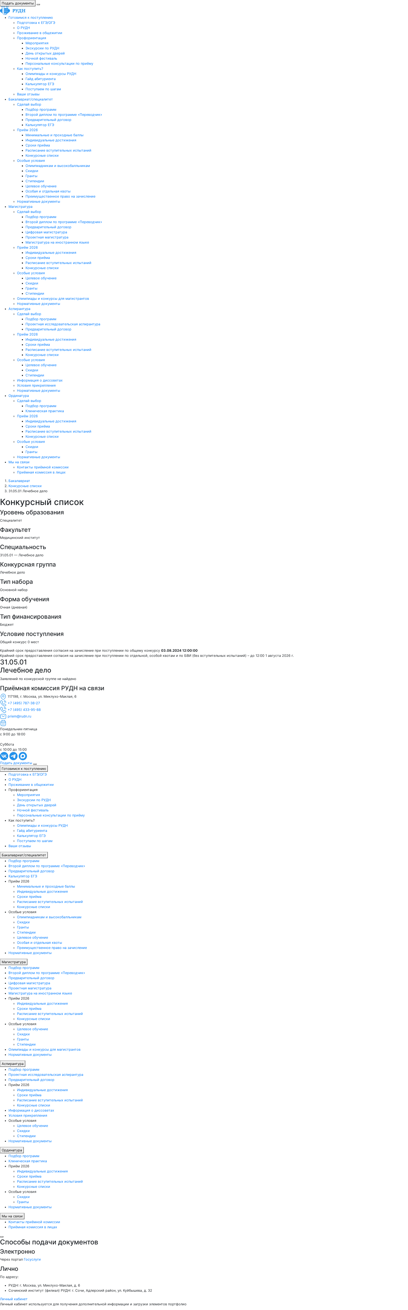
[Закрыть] (1, 1236)
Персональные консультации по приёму (59, 63)
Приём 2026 (27, 130)
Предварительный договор (48, 120)
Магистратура (20, 206)
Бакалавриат (19, 481)
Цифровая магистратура (46, 232)
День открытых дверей (45, 53)
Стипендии (35, 181)
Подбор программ (41, 109)
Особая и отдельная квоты (48, 191)
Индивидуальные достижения (51, 140)
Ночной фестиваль (41, 58)
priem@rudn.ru (19, 716)
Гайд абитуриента (41, 79)
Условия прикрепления (36, 385)
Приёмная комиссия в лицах (41, 472)
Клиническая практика (45, 411)
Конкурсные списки (42, 155)
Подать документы (18, 3)
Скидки (32, 171)
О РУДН (23, 28)
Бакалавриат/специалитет (30, 99)
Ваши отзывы (28, 94)
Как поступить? (30, 68)
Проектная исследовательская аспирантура (63, 324)
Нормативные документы (38, 201)
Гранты (31, 176)
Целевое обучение (41, 186)
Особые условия (31, 160)
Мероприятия (37, 43)
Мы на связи (19, 462)
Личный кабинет (14, 1299)
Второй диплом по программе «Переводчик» (64, 114)
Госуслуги (32, 1259)
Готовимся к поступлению (30, 17)
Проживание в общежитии (39, 33)
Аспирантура (19, 309)
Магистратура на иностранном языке (57, 242)
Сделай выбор (29, 104)
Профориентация (31, 38)
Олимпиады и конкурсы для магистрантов (53, 298)
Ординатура (18, 395)
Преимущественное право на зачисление (60, 196)
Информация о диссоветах (40, 380)
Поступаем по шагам (43, 89)
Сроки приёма (38, 145)
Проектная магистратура (47, 237)
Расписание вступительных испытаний (58, 150)
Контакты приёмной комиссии (43, 467)
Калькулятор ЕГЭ (40, 84)
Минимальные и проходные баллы (55, 135)
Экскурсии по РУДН (42, 48)
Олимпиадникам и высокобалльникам (58, 166)
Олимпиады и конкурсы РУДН (51, 74)
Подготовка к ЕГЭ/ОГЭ (36, 22)
